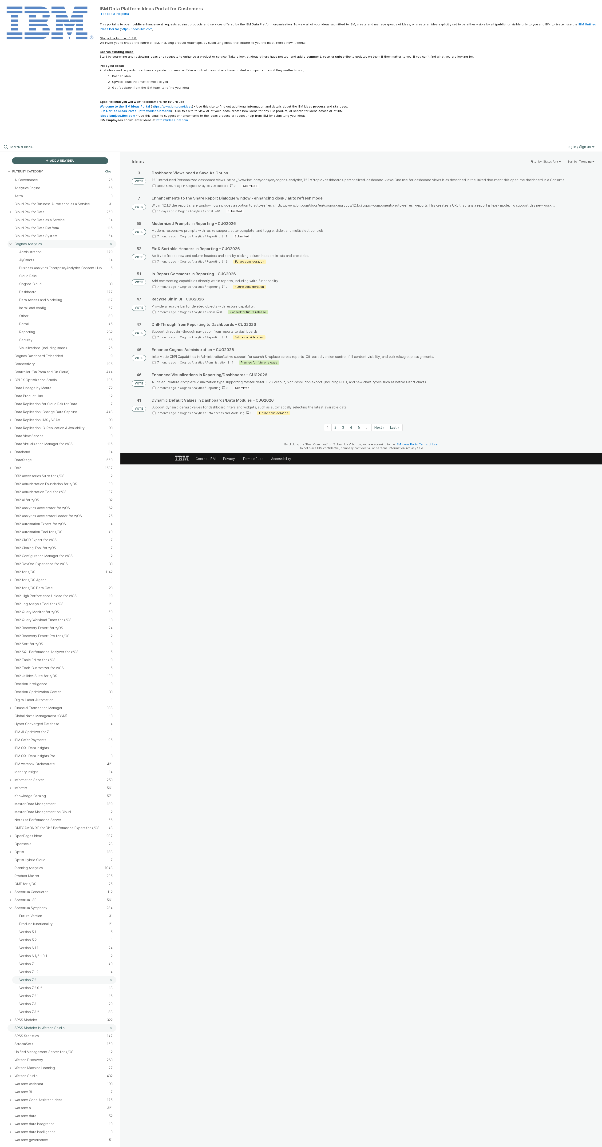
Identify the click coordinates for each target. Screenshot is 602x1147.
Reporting (213, 236)
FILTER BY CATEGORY (27, 171)
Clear (109, 171)
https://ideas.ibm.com (136, 29)
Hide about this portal (115, 14)
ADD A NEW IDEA (61, 160)
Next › (379, 427)
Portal (209, 211)
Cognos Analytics (198, 186)
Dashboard (220, 186)
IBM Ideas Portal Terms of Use (417, 444)
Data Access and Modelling (225, 413)
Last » (395, 427)
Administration (216, 362)
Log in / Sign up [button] (579, 147)
